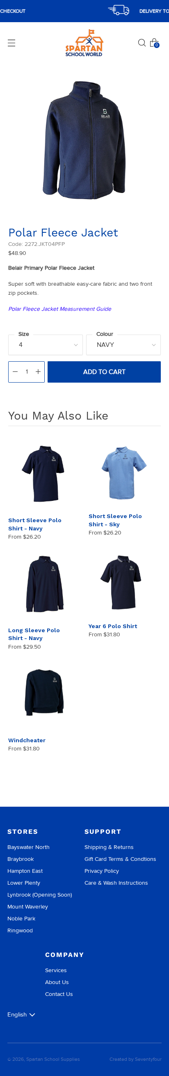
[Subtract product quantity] (15, 372)
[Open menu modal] (11, 42)
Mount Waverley (27, 906)
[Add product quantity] (38, 372)
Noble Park (21, 918)
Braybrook (20, 859)
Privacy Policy (101, 870)
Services (56, 970)
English (17, 1014)
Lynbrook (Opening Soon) (39, 894)
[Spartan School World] (84, 43)
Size (23, 333)
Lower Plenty (23, 882)
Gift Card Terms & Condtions (120, 859)
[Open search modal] (142, 42)
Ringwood (20, 930)
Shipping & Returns (109, 847)
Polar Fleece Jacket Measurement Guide (59, 308)
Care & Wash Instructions (116, 882)
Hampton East (25, 870)
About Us (57, 982)
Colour (104, 333)
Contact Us (59, 994)
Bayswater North (28, 847)
